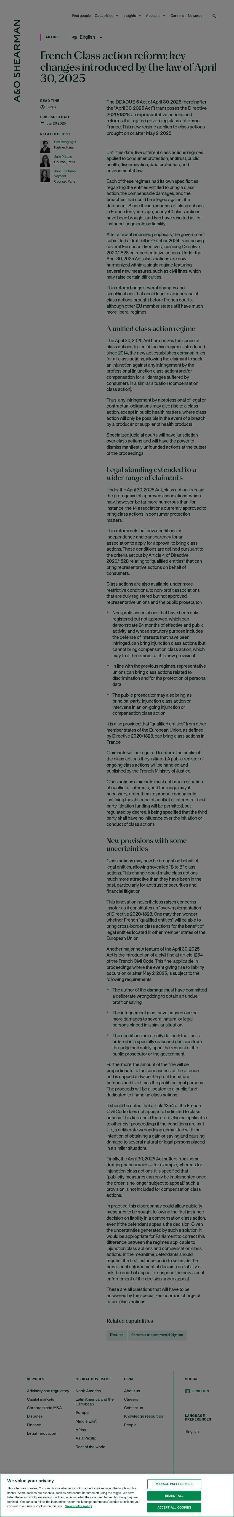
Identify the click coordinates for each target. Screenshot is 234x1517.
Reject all (174, 1496)
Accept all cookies (174, 1507)
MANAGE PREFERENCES (174, 1484)
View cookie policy (78, 1506)
